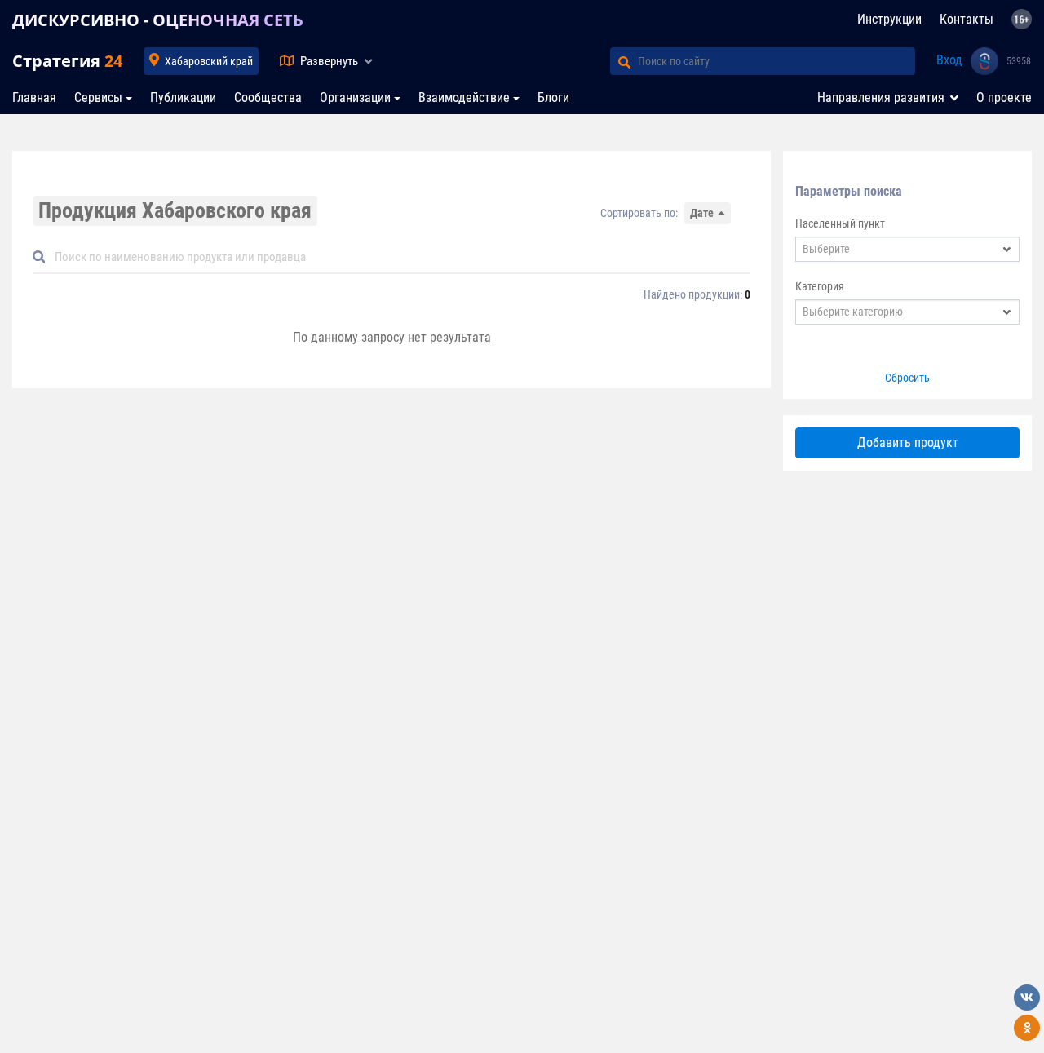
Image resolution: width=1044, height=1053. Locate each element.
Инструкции (889, 19)
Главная (34, 97)
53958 (1018, 61)
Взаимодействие (464, 97)
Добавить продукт (907, 442)
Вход (949, 60)
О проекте (1004, 97)
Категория (819, 286)
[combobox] (907, 249)
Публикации (183, 97)
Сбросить (907, 377)
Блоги (553, 97)
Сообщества (268, 97)
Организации (355, 97)
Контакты (966, 19)
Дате (702, 212)
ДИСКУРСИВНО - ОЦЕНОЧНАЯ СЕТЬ (157, 20)
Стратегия (67, 61)
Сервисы (98, 97)
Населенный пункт (840, 223)
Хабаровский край (209, 61)
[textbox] (897, 249)
